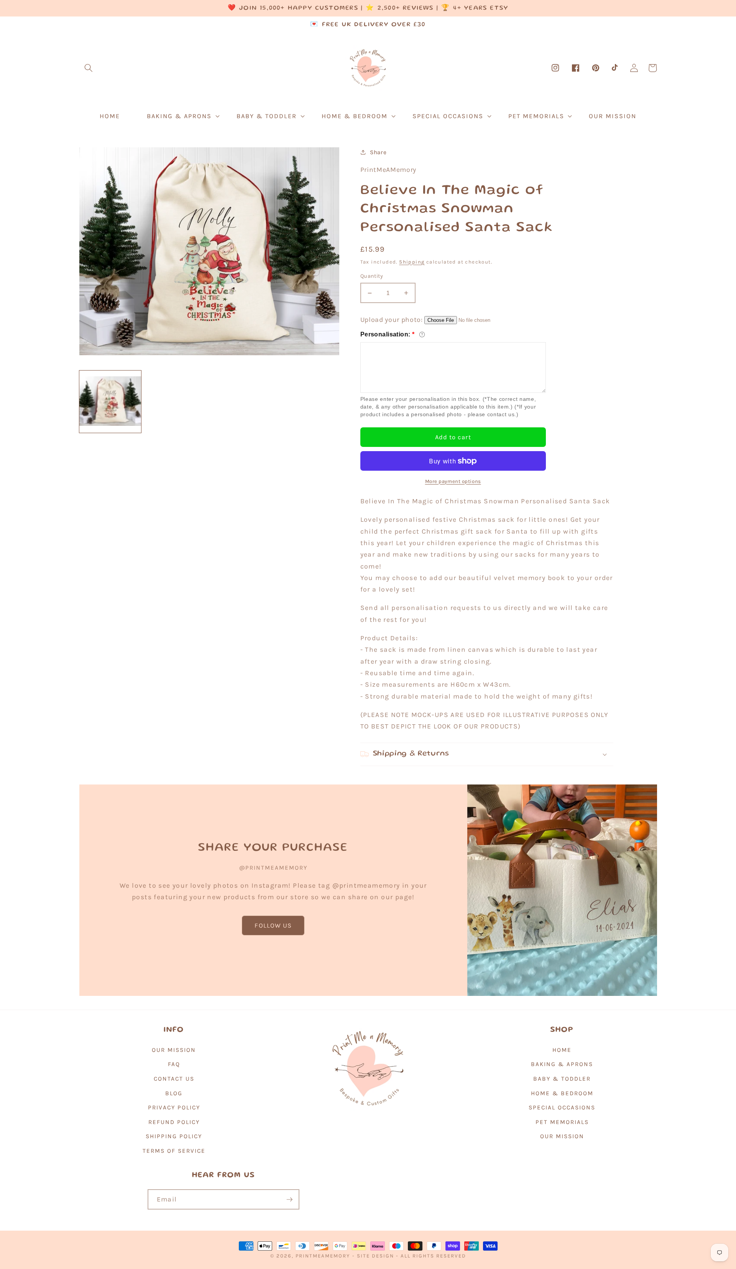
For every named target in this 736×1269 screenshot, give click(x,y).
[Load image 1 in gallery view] (110, 401)
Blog (173, 1093)
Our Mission (174, 1050)
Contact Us (174, 1078)
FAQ (174, 1064)
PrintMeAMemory (323, 1256)
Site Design (375, 1256)
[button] (88, 68)
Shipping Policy (174, 1136)
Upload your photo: (391, 319)
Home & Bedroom (562, 1093)
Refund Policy (174, 1122)
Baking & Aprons (562, 1064)
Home (562, 1050)
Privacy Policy (174, 1107)
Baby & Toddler (562, 1078)
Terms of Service (174, 1150)
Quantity (371, 276)
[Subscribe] (289, 1199)
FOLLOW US (273, 925)
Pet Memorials (562, 1122)
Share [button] (378, 152)
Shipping (411, 262)
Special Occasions (562, 1107)
